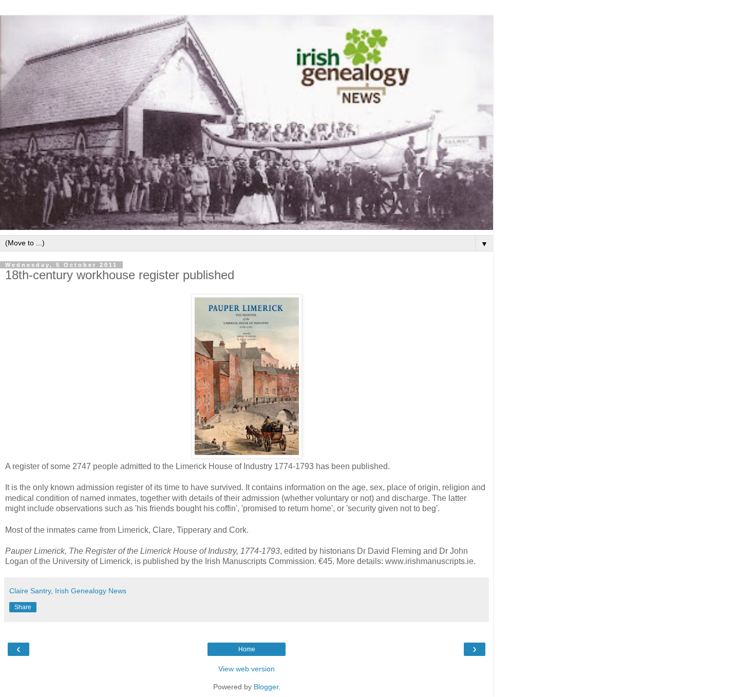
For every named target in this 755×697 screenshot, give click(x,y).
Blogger (266, 687)
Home (246, 649)
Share (22, 607)
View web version (246, 669)
